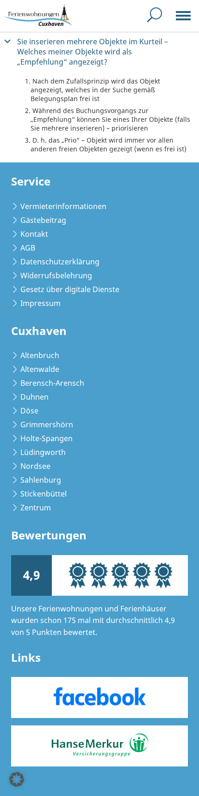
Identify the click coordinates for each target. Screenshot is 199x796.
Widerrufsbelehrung (56, 275)
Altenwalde (39, 369)
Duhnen (34, 397)
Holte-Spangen (46, 438)
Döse (29, 411)
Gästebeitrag (43, 220)
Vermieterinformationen (63, 206)
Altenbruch (39, 355)
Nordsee (35, 466)
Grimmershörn (46, 424)
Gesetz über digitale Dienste (69, 289)
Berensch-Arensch (52, 383)
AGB (27, 248)
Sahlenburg (40, 480)
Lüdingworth (43, 452)
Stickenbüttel (43, 494)
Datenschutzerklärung (60, 262)
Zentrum (35, 508)
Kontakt (34, 234)
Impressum (40, 303)
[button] (99, 51)
